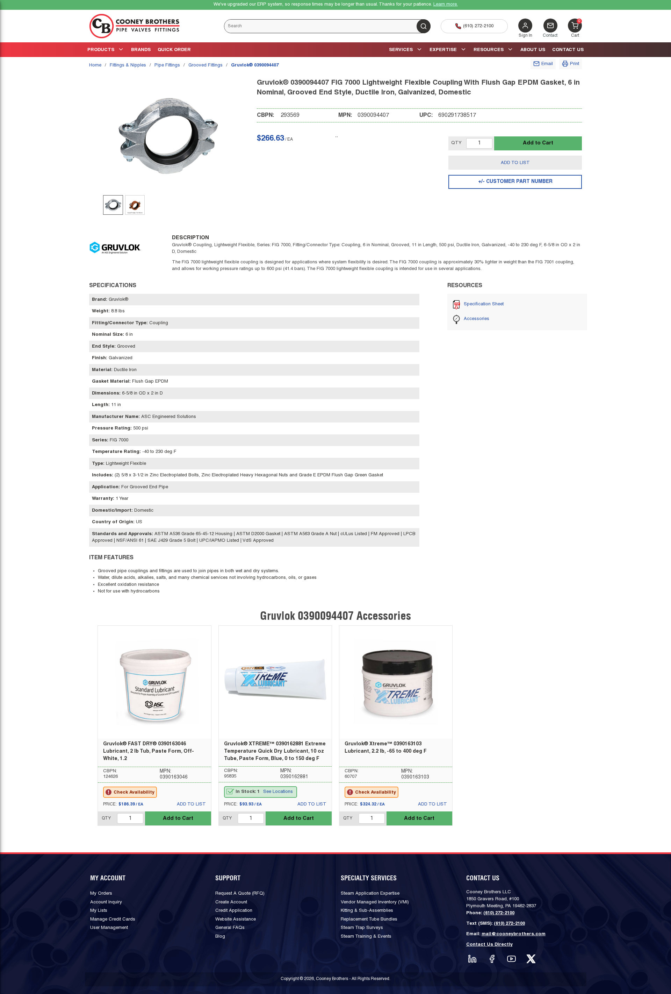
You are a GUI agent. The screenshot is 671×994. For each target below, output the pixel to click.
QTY (456, 143)
